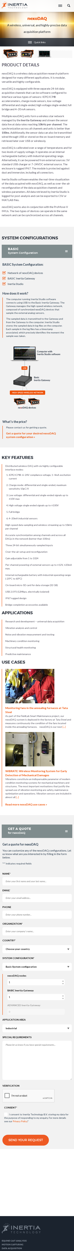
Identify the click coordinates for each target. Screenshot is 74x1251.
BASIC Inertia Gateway (20, 990)
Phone (6, 907)
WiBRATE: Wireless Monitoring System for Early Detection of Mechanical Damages (36, 773)
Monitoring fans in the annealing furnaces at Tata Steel (36, 710)
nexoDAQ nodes (16, 975)
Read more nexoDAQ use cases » (26, 804)
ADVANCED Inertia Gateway (23, 1005)
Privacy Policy (20, 1121)
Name (6, 873)
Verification (10, 1085)
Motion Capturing (12, 1244)
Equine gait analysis (14, 1240)
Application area (14, 1019)
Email (6, 890)
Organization (12, 923)
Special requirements (16, 1037)
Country (8, 940)
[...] (64, 726)
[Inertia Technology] (15, 6)
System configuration (18, 958)
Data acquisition (12, 1248)
